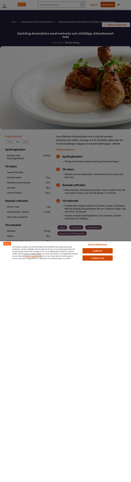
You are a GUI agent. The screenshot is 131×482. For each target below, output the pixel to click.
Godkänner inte (97, 258)
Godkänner (97, 251)
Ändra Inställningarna (97, 244)
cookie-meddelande (33, 256)
